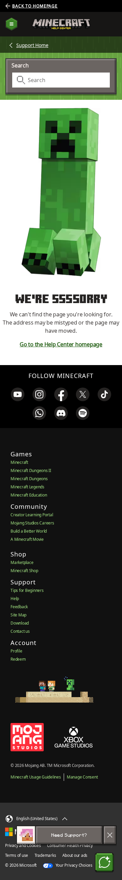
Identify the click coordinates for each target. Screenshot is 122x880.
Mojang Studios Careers (32, 523)
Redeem (18, 659)
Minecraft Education (29, 495)
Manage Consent (82, 777)
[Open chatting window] (104, 862)
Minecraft (19, 462)
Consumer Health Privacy (70, 845)
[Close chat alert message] (110, 835)
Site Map (18, 615)
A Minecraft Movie (27, 539)
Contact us (20, 631)
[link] (17, 394)
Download (20, 623)
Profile (16, 651)
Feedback (19, 607)
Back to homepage (35, 6)
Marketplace (22, 562)
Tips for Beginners (27, 590)
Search (20, 65)
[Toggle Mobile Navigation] (11, 24)
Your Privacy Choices (74, 865)
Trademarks (45, 855)
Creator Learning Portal (32, 515)
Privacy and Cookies (23, 845)
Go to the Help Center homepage (61, 344)
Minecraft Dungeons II (31, 470)
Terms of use (16, 855)
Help (15, 598)
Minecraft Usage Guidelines (36, 777)
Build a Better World (29, 531)
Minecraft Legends (27, 487)
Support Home (32, 45)
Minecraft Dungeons (29, 479)
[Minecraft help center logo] (61, 24)
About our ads (74, 855)
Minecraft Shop (24, 570)
